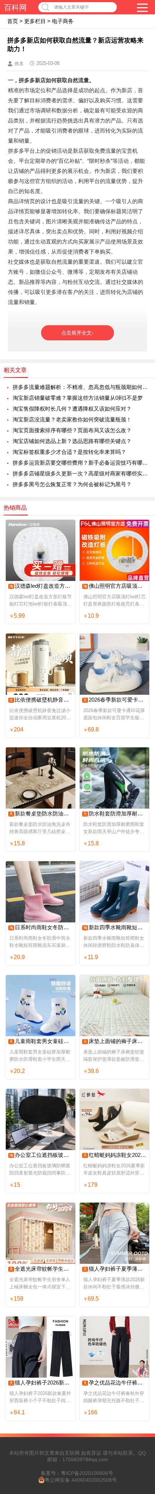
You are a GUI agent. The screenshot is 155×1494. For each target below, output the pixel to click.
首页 (12, 21)
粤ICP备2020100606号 (87, 1473)
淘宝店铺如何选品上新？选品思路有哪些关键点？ (72, 441)
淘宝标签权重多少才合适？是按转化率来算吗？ (69, 452)
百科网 (15, 7)
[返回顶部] (140, 1337)
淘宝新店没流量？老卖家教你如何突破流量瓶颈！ (72, 419)
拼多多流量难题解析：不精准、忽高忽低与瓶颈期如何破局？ (80, 387)
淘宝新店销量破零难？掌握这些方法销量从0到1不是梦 (78, 398)
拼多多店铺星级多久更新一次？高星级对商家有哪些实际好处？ (80, 473)
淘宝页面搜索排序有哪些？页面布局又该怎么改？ (72, 430)
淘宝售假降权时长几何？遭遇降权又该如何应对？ (72, 409)
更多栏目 (35, 21)
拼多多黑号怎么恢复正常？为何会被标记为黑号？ (72, 484)
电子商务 (63, 21)
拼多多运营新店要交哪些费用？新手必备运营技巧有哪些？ (80, 463)
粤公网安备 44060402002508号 (81, 1480)
